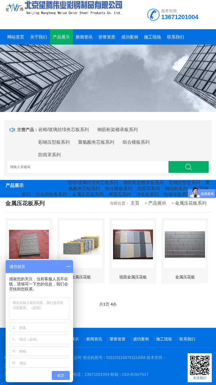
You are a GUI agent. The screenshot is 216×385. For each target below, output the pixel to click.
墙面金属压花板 (133, 277)
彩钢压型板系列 (54, 142)
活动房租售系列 (51, 194)
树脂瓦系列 (120, 194)
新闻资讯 (84, 37)
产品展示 (61, 37)
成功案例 (129, 37)
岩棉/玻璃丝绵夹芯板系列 (63, 129)
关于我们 (38, 37)
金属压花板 (81, 277)
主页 (135, 203)
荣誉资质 (106, 37)
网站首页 (15, 37)
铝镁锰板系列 (177, 194)
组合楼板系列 (136, 142)
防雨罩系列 (49, 154)
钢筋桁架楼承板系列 (117, 129)
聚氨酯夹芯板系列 (96, 142)
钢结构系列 (176, 188)
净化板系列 (147, 194)
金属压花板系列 (88, 194)
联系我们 (175, 37)
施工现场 (152, 37)
